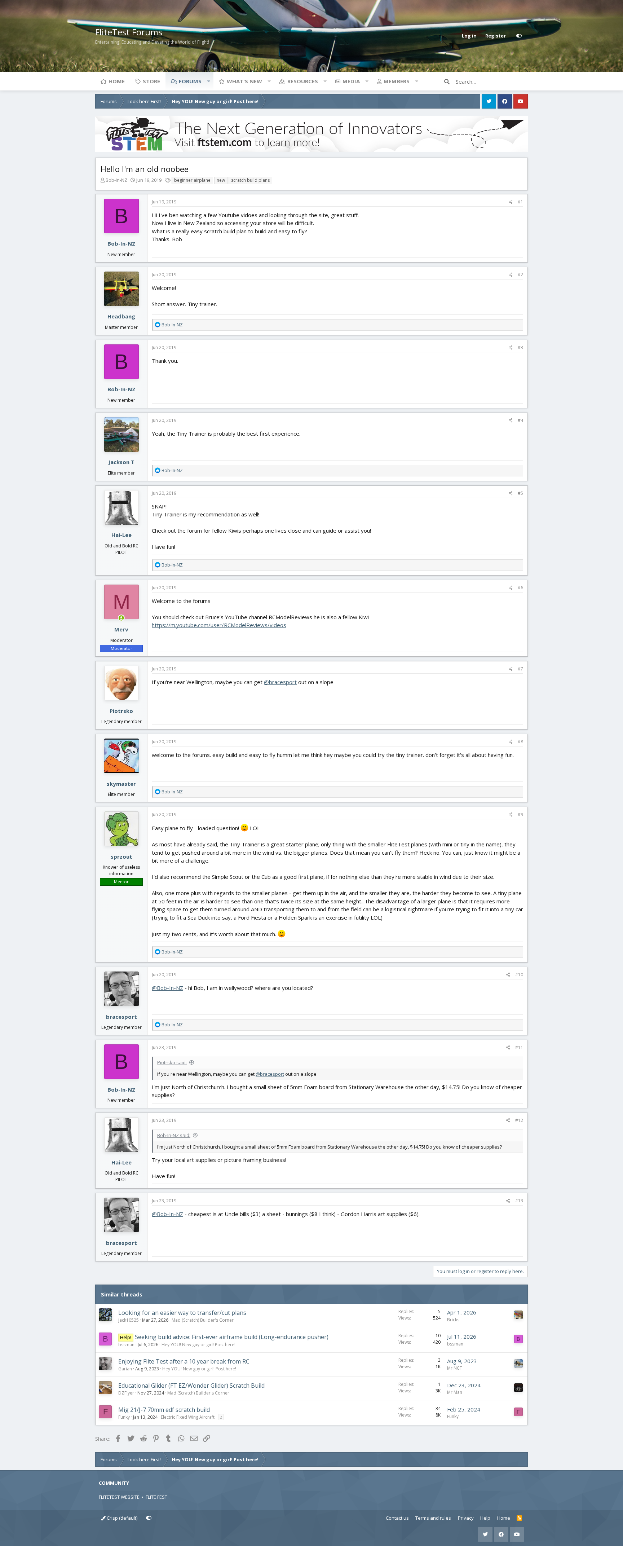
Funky (124, 1417)
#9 (520, 814)
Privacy (466, 1518)
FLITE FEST (156, 1497)
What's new (244, 81)
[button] (208, 81)
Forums (190, 81)
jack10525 (128, 1320)
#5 (520, 493)
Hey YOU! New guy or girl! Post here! (198, 1345)
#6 (520, 588)
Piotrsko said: (172, 1062)
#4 (520, 420)
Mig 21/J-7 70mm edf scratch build (164, 1410)
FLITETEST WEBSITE (119, 1497)
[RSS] (519, 1518)
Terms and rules (433, 1518)
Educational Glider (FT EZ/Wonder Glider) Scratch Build (191, 1385)
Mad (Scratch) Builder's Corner (203, 1320)
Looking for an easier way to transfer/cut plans (182, 1313)
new (221, 180)
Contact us (397, 1518)
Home (117, 81)
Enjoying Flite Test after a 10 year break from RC (183, 1361)
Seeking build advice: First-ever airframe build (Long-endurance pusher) (231, 1337)
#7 (520, 669)
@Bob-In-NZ (167, 987)
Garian (125, 1369)
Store (151, 81)
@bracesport (280, 682)
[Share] (510, 202)
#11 (519, 1047)
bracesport (121, 1016)
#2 (520, 275)
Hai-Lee (121, 534)
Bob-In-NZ (116, 180)
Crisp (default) (121, 1518)
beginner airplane (192, 180)
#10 (519, 975)
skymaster (121, 783)
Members (397, 81)
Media (351, 81)
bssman (126, 1345)
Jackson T (121, 462)
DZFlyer (126, 1393)
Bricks (453, 1320)
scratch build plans (250, 180)
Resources (302, 81)
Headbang (121, 316)
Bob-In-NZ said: (173, 1135)
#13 (519, 1201)
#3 (520, 347)
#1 (520, 202)
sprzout (121, 856)
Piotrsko (121, 710)
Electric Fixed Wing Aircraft (188, 1417)
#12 (519, 1120)
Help (485, 1518)
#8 (520, 742)
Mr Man (454, 1392)
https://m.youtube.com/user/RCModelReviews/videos (219, 625)
